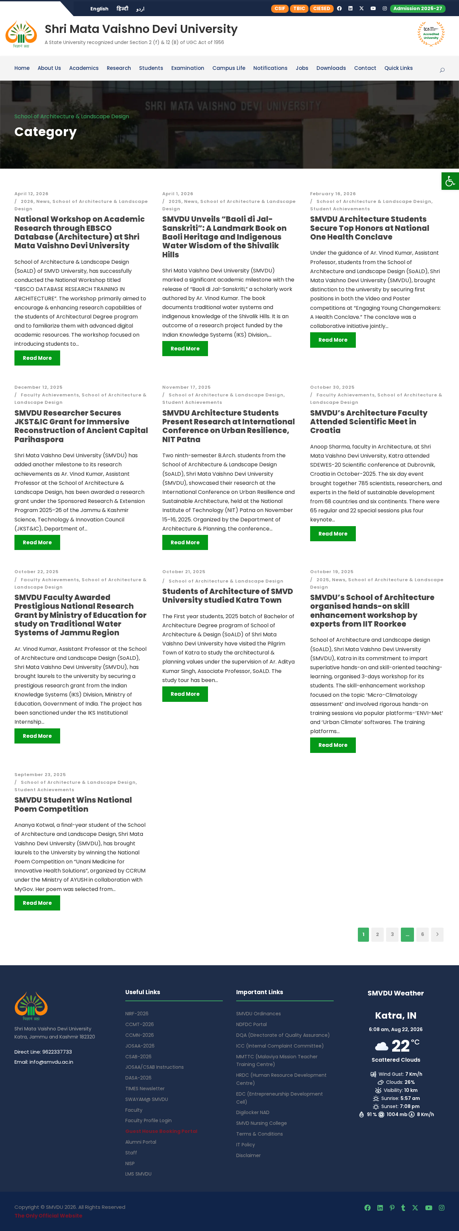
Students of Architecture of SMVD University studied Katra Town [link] (227, 595)
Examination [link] (187, 69)
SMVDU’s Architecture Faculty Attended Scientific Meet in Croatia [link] (368, 422)
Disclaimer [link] (248, 1155)
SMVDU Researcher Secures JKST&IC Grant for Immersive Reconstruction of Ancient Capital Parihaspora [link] (81, 426)
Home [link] (22, 69)
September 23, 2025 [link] (40, 774)
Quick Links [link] (398, 69)
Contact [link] (365, 69)
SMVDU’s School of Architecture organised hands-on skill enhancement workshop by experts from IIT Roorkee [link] (372, 610)
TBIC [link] (299, 8)
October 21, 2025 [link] (184, 571)
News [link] (43, 201)
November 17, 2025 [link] (186, 387)
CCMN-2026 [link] (139, 1035)
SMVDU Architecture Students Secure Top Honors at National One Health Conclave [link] (369, 228)
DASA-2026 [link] (138, 1077)
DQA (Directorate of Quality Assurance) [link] (283, 1035)
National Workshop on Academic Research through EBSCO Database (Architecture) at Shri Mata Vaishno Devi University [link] (79, 232)
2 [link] (377, 934)
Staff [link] (131, 1152)
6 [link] (422, 934)
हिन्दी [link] (122, 8)
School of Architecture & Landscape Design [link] (374, 201)
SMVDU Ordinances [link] (258, 1013)
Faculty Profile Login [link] (148, 1120)
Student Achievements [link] (340, 209)
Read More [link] (37, 358)
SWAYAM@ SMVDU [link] (146, 1099)
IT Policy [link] (245, 1144)
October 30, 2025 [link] (332, 387)
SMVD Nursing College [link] (261, 1123)
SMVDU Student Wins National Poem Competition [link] (73, 804)
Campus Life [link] (228, 69)
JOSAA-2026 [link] (140, 1046)
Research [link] (119, 69)
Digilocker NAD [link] (252, 1112)
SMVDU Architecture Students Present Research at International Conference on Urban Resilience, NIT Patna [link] (228, 426)
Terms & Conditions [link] (259, 1134)
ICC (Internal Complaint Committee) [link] (280, 1046)
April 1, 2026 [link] (178, 193)
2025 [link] (175, 201)
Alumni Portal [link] (140, 1142)
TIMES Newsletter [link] (145, 1088)
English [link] (99, 8)
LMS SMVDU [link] (138, 1174)
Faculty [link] (133, 1110)
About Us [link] (49, 69)
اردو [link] (140, 8)
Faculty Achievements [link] (50, 395)
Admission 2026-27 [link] (417, 8)
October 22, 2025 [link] (36, 571)
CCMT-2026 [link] (139, 1024)
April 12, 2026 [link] (31, 193)
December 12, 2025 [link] (38, 387)
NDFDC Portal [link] (251, 1024)
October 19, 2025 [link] (332, 571)
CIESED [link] (321, 8)
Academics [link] (84, 69)
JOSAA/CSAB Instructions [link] (154, 1067)
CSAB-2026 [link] (138, 1056)
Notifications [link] (270, 69)
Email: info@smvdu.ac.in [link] (43, 1061)
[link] (450, 181)
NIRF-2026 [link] (137, 1013)
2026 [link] (27, 201)
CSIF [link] (280, 8)
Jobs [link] (302, 69)
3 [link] (392, 934)
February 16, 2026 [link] (333, 193)
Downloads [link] (331, 69)
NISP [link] (130, 1163)
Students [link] (151, 69)
